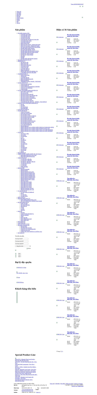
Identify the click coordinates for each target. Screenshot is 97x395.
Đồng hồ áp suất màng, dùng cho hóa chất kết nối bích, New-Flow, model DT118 (25, 372)
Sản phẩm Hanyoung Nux (24, 59)
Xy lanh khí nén (22, 191)
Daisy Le (38, 392)
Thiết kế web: (75, 386)
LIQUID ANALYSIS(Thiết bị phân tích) (28, 103)
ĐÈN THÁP (21, 197)
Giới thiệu (77, 4)
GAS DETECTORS (23, 109)
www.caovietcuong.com (27, 389)
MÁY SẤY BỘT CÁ (23, 224)
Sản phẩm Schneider (23, 225)
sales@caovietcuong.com (27, 390)
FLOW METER (22, 110)
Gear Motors (21, 222)
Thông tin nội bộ (69, 383)
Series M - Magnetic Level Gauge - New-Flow (25, 369)
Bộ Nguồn (21, 233)
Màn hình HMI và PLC (24, 198)
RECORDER (22, 152)
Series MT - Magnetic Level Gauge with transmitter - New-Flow (24, 378)
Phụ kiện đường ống (23, 202)
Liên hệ (81, 4)
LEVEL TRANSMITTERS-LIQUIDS (28, 90)
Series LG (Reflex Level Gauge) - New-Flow (25, 370)
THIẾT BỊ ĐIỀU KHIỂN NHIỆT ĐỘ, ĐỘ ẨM (29, 154)
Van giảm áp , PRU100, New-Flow (73, 179)
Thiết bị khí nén (22, 157)
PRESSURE (21, 61)
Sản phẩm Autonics (23, 33)
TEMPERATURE (23, 73)
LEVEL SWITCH (23, 82)
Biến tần (21, 168)
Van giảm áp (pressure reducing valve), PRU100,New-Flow (24, 380)
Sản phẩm (62, 383)
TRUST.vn (80, 386)
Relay (20, 211)
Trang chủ (73, 4)
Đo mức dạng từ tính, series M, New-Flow (73, 35)
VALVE (20, 132)
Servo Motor (21, 221)
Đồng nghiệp (17, 393)
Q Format (80, 383)
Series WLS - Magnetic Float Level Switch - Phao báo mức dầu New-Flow (25, 360)
